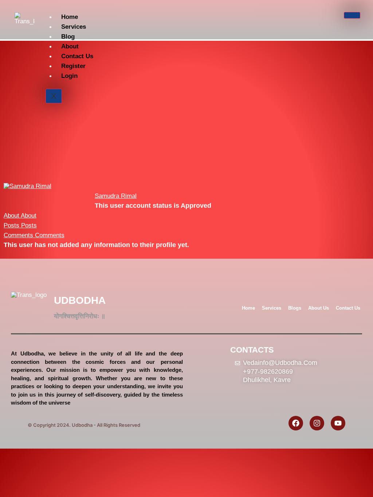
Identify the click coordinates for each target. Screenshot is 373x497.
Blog (68, 36)
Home (69, 16)
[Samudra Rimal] (27, 186)
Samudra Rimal (116, 195)
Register (73, 66)
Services (73, 26)
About (70, 46)
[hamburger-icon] (352, 15)
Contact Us (77, 56)
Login (69, 75)
